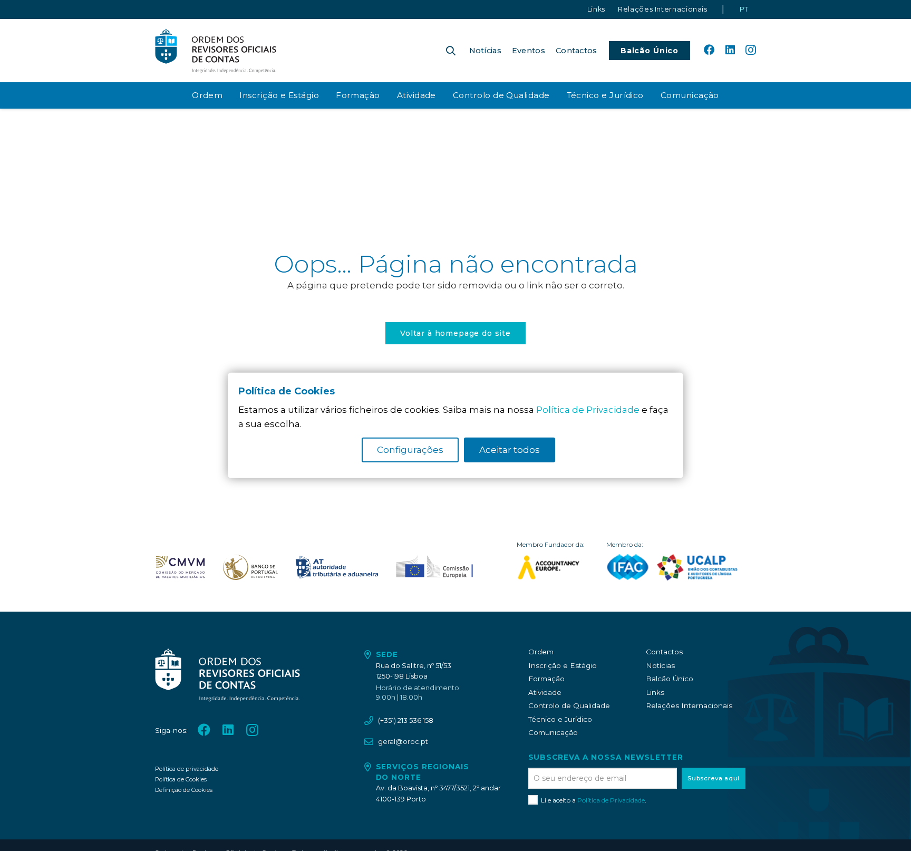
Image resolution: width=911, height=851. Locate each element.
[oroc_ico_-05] (216, 50)
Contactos (664, 651)
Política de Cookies (181, 779)
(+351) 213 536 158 (405, 720)
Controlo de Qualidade (569, 705)
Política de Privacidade (611, 800)
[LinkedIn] (730, 50)
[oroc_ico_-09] (337, 567)
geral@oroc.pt (403, 742)
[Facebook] (709, 50)
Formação (546, 678)
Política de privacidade (186, 768)
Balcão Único (669, 678)
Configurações (410, 449)
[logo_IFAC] (627, 567)
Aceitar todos (509, 449)
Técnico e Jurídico (560, 719)
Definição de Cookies (183, 790)
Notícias (660, 665)
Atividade (544, 692)
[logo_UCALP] (697, 567)
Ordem (541, 651)
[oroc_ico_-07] (180, 567)
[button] (450, 50)
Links (655, 692)
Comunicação (553, 732)
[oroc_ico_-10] (434, 567)
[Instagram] (750, 50)
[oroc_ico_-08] (250, 567)
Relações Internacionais (689, 705)
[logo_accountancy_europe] (554, 567)
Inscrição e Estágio (562, 665)
